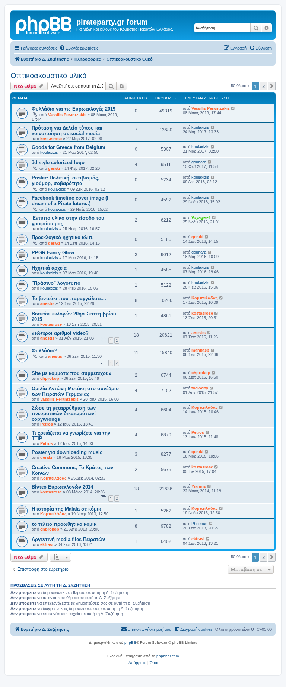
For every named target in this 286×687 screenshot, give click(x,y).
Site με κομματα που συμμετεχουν (71, 373)
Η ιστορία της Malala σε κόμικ (66, 509)
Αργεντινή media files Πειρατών (68, 539)
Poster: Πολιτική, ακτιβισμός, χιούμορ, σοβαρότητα (65, 180)
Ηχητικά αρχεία (49, 268)
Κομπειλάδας (204, 298)
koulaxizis (200, 127)
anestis (47, 303)
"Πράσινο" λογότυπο (56, 283)
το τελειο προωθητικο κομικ (64, 524)
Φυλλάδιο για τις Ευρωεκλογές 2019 (73, 109)
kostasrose (51, 138)
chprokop (49, 378)
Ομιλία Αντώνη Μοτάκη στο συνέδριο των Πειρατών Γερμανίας (75, 391)
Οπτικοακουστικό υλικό (48, 75)
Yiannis (198, 486)
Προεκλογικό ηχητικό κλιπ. (63, 237)
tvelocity (199, 388)
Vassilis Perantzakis (67, 114)
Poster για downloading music (67, 452)
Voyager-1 (201, 217)
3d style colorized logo (58, 162)
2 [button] (263, 86)
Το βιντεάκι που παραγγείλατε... (69, 298)
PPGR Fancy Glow (53, 252)
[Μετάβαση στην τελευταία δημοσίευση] (233, 108)
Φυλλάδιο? (44, 350)
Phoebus (199, 523)
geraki (54, 168)
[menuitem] (78, 48)
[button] (272, 86)
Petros (46, 424)
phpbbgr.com (167, 656)
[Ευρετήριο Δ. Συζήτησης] (44, 24)
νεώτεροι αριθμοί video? (60, 333)
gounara (198, 162)
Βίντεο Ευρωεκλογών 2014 (62, 487)
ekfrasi (46, 544)
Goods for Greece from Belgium (68, 147)
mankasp (200, 350)
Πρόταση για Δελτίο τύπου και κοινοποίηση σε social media (67, 130)
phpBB (130, 642)
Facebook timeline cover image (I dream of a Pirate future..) (70, 200)
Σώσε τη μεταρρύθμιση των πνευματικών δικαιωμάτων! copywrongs (64, 413)
